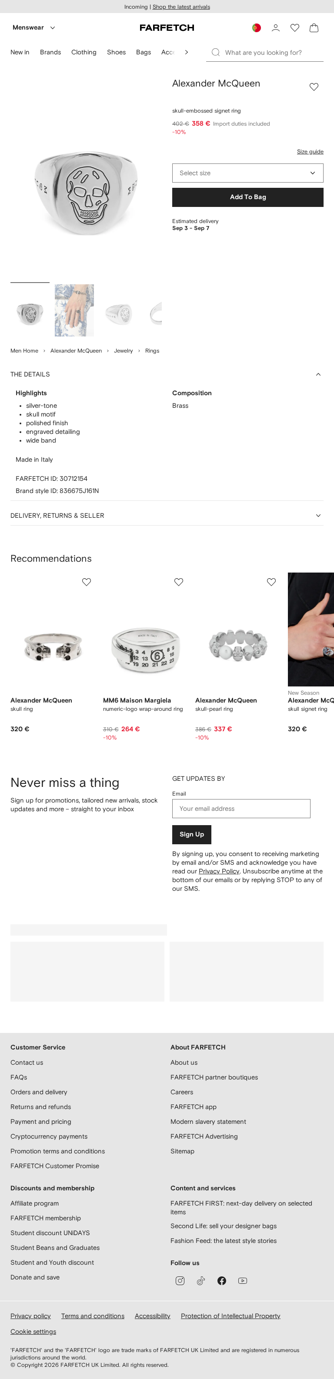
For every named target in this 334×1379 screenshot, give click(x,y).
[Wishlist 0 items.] (294, 27)
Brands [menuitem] (50, 52)
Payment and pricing (40, 1121)
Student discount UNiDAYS (50, 1232)
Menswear (28, 27)
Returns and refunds (40, 1106)
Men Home (24, 350)
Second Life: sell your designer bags (223, 1225)
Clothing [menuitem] (84, 52)
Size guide (310, 151)
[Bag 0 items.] (314, 27)
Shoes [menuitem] (116, 52)
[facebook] (221, 1280)
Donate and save (35, 1277)
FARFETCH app (193, 1106)
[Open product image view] (86, 178)
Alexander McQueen (76, 350)
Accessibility (152, 1315)
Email (179, 793)
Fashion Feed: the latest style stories (223, 1240)
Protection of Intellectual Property (231, 1315)
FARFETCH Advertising (204, 1136)
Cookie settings (33, 1331)
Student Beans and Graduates (55, 1247)
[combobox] (248, 173)
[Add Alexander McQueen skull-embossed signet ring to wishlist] (314, 87)
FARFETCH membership (45, 1218)
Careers (181, 1092)
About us (183, 1062)
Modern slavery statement (208, 1121)
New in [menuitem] (20, 52)
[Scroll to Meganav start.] (186, 52)
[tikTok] (200, 1280)
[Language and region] (256, 27)
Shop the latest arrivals (181, 7)
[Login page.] (275, 27)
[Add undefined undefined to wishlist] (86, 582)
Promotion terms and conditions (57, 1151)
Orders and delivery (38, 1092)
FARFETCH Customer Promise (54, 1165)
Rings (152, 350)
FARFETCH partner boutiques (214, 1077)
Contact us (26, 1062)
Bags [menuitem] (143, 52)
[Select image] (30, 310)
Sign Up (192, 834)
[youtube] (242, 1280)
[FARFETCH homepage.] (167, 27)
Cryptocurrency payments (48, 1136)
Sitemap (182, 1151)
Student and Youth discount (52, 1262)
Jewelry (123, 350)
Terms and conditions (92, 1315)
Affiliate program (34, 1203)
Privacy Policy (219, 871)
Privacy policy (30, 1315)
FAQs (18, 1077)
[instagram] (180, 1280)
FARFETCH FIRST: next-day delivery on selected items (241, 1207)
